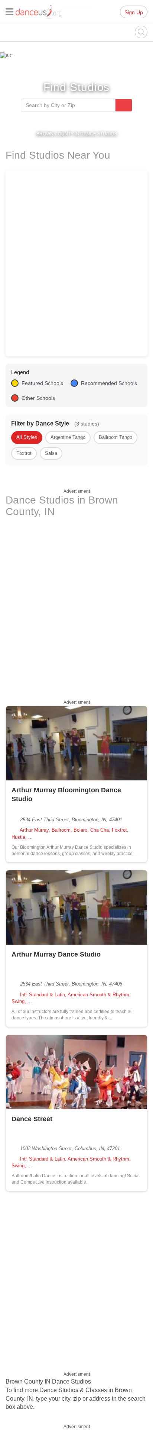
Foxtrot (24, 453)
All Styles (26, 437)
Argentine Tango (68, 437)
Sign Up (133, 12)
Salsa (51, 453)
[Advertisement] (76, 607)
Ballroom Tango (115, 437)
